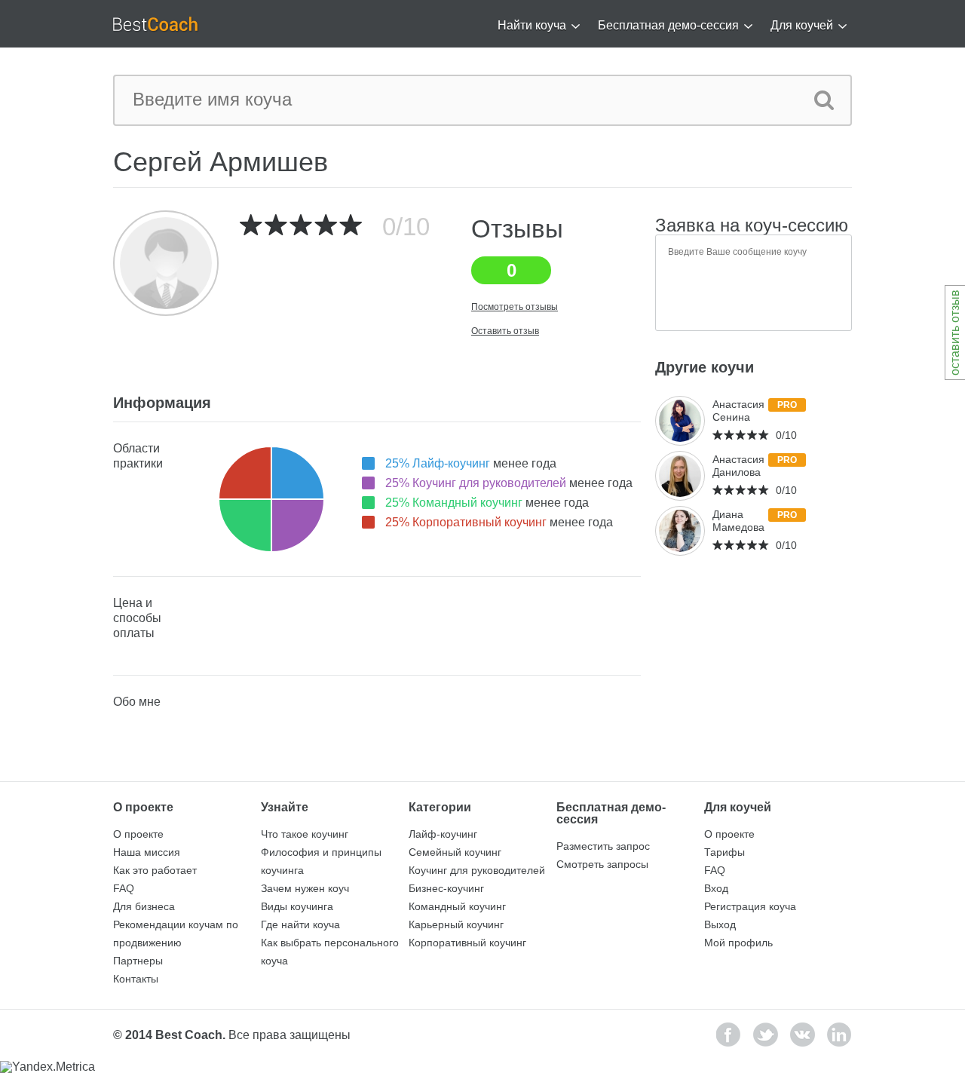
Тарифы (724, 852)
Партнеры (138, 961)
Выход (720, 924)
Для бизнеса (144, 906)
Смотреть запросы (602, 864)
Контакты (135, 979)
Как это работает (155, 870)
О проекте (138, 834)
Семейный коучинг (455, 852)
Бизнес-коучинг (446, 888)
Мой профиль (738, 943)
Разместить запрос (603, 846)
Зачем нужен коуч (305, 888)
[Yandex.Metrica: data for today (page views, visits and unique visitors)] (47, 1067)
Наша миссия (146, 852)
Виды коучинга (297, 906)
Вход (716, 888)
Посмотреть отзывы (514, 307)
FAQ (123, 888)
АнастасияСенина (738, 410)
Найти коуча (532, 25)
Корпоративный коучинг (467, 943)
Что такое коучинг (304, 834)
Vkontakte (802, 1034)
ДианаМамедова (738, 520)
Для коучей (801, 25)
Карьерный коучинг (456, 924)
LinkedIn (839, 1034)
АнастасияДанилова (738, 465)
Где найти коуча (300, 924)
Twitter (765, 1034)
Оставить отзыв (505, 331)
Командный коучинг (457, 906)
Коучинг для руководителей (477, 870)
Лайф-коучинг (443, 834)
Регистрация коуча (750, 906)
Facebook (728, 1034)
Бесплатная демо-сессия (668, 25)
